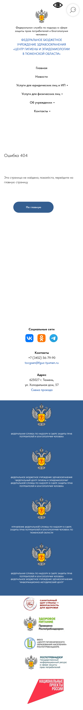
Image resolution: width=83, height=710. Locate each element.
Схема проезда (42, 390)
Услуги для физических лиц (41, 94)
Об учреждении (41, 102)
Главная (41, 68)
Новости (41, 76)
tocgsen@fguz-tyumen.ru (42, 363)
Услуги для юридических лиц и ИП (40, 85)
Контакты (41, 111)
